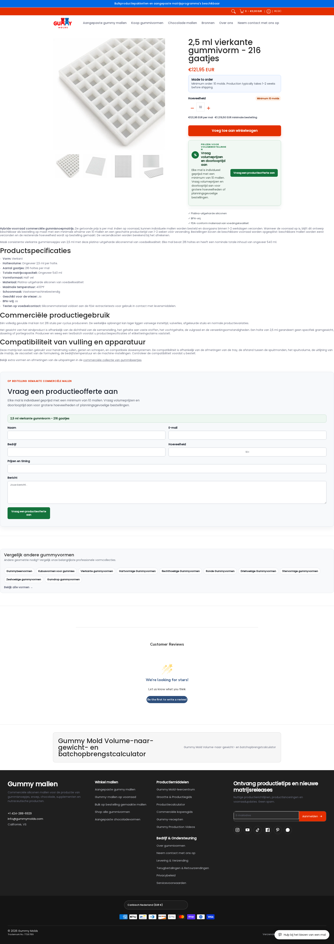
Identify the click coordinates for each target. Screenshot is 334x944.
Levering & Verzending (172, 860)
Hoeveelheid (197, 98)
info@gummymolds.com (25, 819)
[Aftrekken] (192, 108)
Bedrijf (12, 444)
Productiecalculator (171, 804)
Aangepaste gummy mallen (115, 789)
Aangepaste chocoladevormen (117, 819)
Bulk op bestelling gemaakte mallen (120, 804)
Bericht (12, 478)
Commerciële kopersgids (175, 812)
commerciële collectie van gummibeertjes (112, 360)
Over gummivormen (171, 846)
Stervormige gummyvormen (300, 571)
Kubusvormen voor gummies (56, 571)
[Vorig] (55, 94)
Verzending (270, 934)
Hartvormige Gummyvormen (137, 571)
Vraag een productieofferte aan (254, 173)
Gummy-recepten (170, 819)
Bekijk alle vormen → (18, 587)
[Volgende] (162, 94)
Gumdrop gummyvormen (63, 579)
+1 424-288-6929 (20, 813)
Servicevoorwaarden (171, 883)
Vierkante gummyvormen (97, 571)
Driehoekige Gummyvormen (258, 571)
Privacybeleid (166, 875)
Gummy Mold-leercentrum (176, 789)
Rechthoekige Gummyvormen (181, 571)
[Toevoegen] (208, 108)
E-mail (173, 428)
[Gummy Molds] (62, 23)
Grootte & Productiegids (174, 797)
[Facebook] (268, 830)
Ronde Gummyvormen (220, 571)
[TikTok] (258, 830)
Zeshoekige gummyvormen (23, 579)
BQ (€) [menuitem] (277, 11)
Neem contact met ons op (176, 853)
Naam (12, 428)
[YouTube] (248, 830)
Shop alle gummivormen (112, 812)
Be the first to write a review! (167, 699)
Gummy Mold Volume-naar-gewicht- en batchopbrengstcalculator (230, 747)
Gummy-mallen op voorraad (115, 797)
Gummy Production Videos (176, 827)
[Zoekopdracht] (233, 11)
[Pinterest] (278, 830)
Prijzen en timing (19, 461)
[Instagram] (237, 830)
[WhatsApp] (288, 830)
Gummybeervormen (19, 571)
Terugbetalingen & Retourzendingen (183, 868)
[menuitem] (251, 11)
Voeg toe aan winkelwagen (235, 130)
